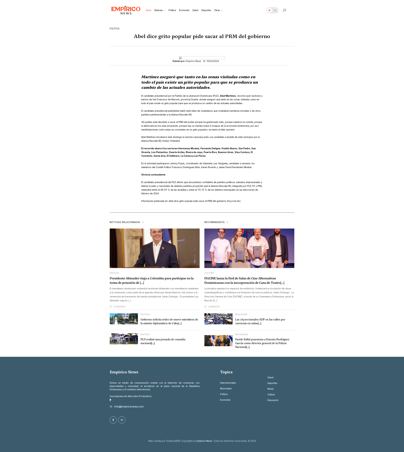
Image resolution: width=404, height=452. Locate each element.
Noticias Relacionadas (125, 222)
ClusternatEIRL (173, 441)
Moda (270, 388)
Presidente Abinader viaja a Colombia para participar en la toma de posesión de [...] (152, 280)
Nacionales (226, 388)
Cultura (209, 273)
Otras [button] (217, 10)
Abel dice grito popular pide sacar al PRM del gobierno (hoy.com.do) (205, 201)
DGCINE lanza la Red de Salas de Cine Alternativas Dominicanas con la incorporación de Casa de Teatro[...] (244, 280)
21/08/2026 (214, 307)
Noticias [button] (158, 10)
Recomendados (215, 222)
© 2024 (252, 441)
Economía (184, 10)
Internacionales (228, 382)
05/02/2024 (212, 61)
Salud (195, 10)
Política (172, 10)
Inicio (148, 10)
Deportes (206, 10)
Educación (272, 400)
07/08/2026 (119, 307)
